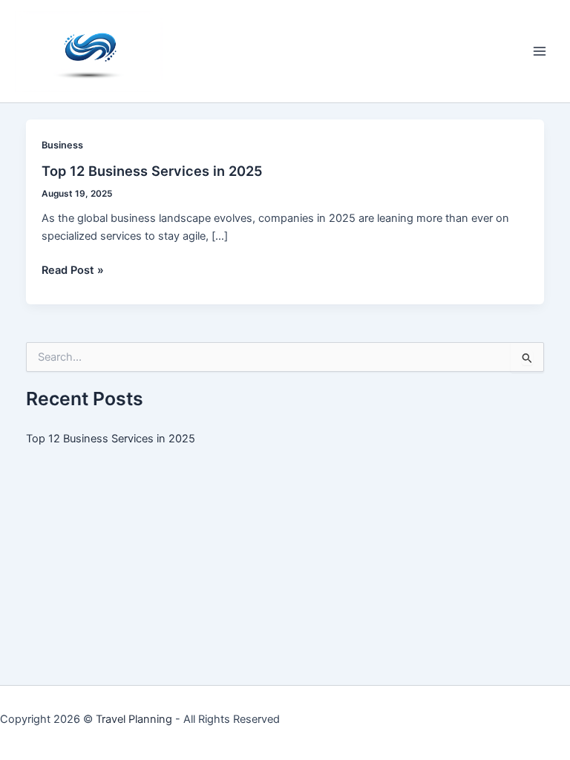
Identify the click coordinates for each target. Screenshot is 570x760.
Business (62, 145)
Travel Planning (134, 719)
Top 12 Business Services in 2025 (152, 171)
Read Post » (73, 271)
